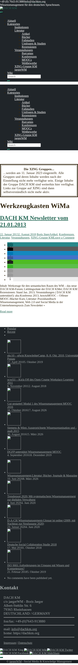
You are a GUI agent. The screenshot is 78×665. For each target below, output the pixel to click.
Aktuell (11, 20)
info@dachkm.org (24, 629)
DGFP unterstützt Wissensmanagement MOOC (34, 451)
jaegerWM (21, 69)
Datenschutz (25, 642)
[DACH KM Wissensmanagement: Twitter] (60, 649)
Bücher (26, 37)
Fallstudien (28, 40)
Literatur (19, 30)
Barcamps (27, 53)
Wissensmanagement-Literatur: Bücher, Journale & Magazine (42, 475)
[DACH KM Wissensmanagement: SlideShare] (44, 653)
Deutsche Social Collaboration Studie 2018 (32, 544)
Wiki (10, 72)
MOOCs (27, 59)
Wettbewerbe (29, 63)
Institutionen (22, 27)
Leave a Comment (63, 237)
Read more (6, 311)
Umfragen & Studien (34, 43)
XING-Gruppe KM (26, 66)
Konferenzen (29, 56)
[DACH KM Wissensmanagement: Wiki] (35, 649)
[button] (10, 244)
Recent (11, 331)
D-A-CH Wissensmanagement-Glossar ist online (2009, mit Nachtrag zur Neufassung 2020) (41, 522)
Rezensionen (29, 46)
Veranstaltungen (24, 50)
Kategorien (13, 24)
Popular (11, 328)
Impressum (10, 642)
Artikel (26, 33)
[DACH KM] (8, 8)
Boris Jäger (43, 234)
